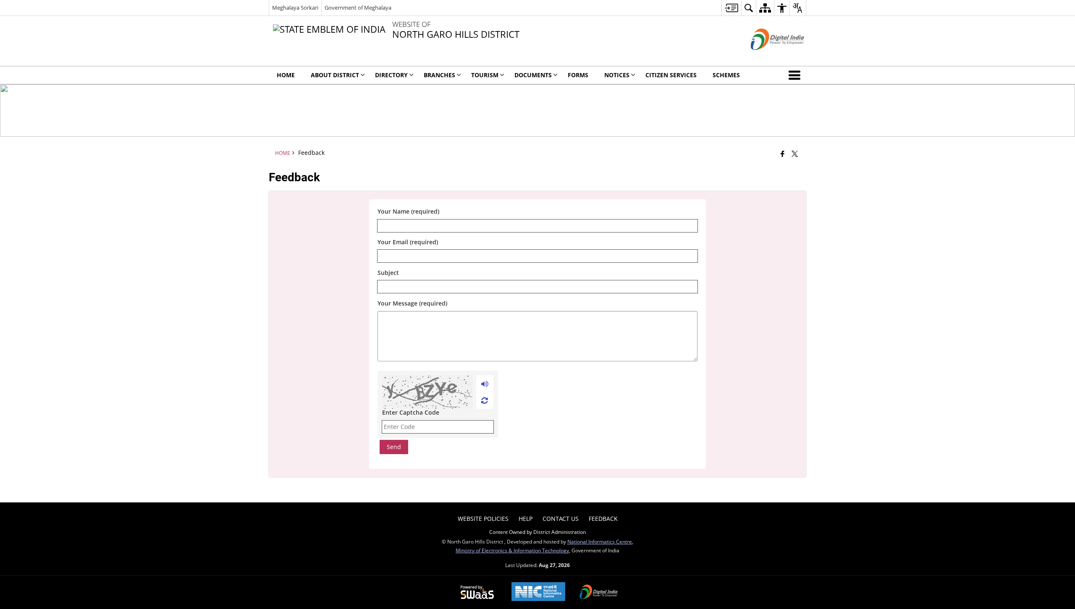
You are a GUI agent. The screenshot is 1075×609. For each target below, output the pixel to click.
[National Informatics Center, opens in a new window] (538, 592)
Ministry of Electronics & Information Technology (512, 550)
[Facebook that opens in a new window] (782, 153)
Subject (388, 273)
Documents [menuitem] (533, 75)
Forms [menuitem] (578, 75)
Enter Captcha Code (410, 412)
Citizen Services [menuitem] (671, 75)
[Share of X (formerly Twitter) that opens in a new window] (794, 153)
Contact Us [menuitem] (561, 519)
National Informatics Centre (599, 541)
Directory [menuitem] (391, 75)
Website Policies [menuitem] (483, 519)
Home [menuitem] (286, 75)
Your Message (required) (412, 303)
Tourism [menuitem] (484, 75)
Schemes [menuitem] (726, 75)
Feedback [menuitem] (603, 519)
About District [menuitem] (335, 75)
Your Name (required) (408, 212)
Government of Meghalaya (358, 7)
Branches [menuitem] (439, 75)
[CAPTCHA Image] (427, 392)
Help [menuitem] (525, 519)
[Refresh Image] (484, 400)
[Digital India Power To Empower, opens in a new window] (598, 592)
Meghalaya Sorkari (295, 7)
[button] (796, 75)
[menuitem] (731, 8)
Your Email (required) (408, 242)
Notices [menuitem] (616, 75)
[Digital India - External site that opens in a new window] (767, 57)
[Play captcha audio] (484, 383)
